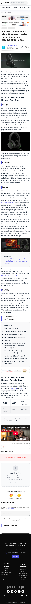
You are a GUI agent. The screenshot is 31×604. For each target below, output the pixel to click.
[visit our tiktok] (22, 591)
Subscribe (15, 556)
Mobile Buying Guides (6, 572)
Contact (23, 579)
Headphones (11, 28)
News (8, 8)
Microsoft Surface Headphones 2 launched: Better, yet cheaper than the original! (16, 261)
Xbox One (4, 276)
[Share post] (29, 47)
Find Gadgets (6, 580)
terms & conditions (20, 553)
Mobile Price (22, 8)
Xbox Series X (12, 276)
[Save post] (26, 47)
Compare (6, 578)
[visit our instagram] (12, 591)
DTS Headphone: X (7, 203)
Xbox (21, 388)
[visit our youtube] (8, 591)
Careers (22, 571)
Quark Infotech (23, 596)
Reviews (14, 8)
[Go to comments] (22, 47)
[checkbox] (6, 552)
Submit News (23, 569)
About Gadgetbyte (23, 573)
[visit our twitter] (19, 591)
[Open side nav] (29, 3)
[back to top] (28, 600)
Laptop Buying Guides (4, 575)
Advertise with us (23, 575)
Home (3, 8)
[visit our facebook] (15, 591)
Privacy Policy (11, 508)
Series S (19, 276)
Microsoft (9, 12)
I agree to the (17, 553)
